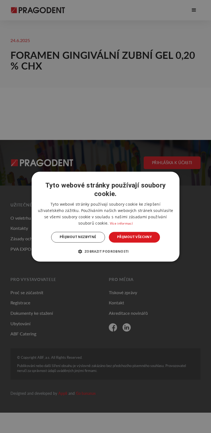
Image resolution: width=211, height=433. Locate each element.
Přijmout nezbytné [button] (78, 237)
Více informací (121, 223)
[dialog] (105, 216)
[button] (105, 251)
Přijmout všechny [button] (134, 237)
